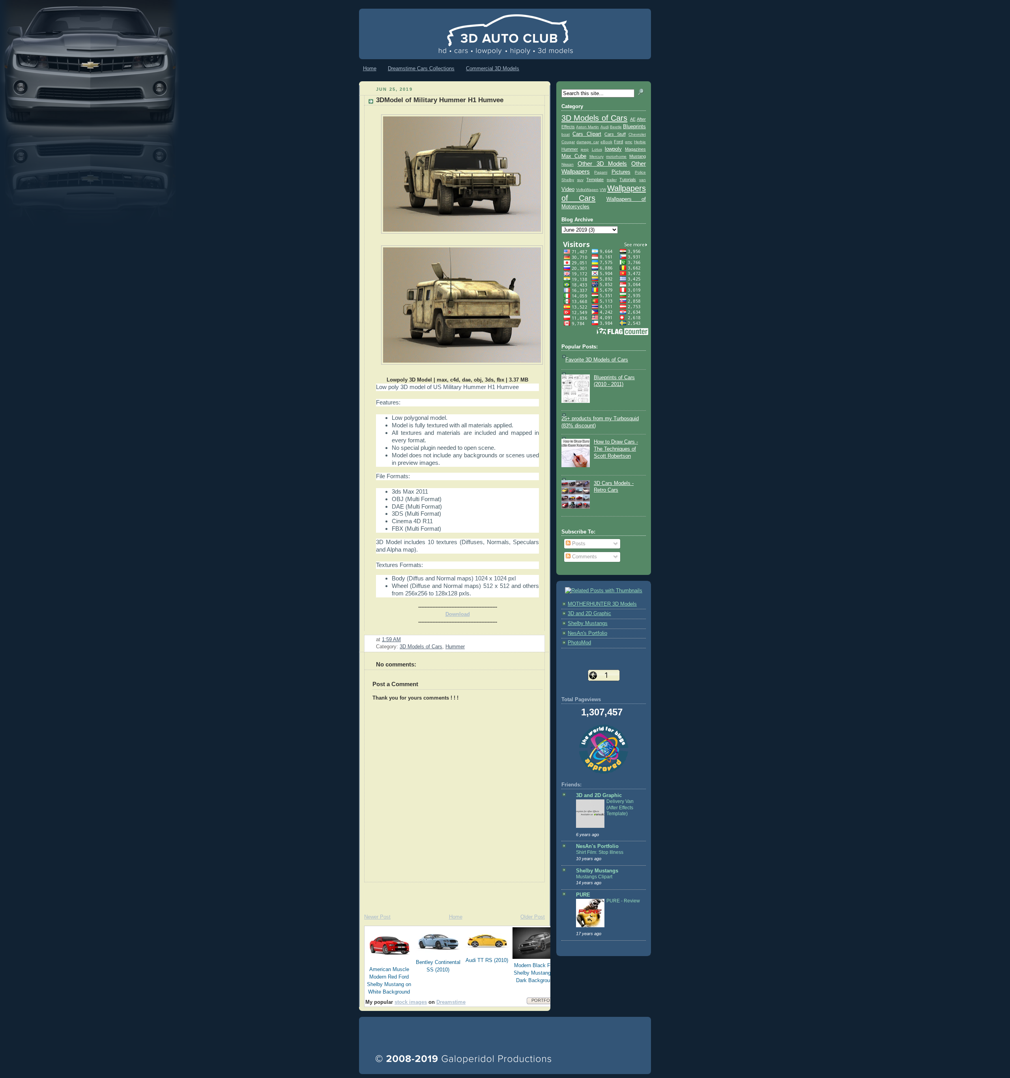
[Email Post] (403, 639)
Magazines (635, 149)
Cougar (568, 142)
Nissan (567, 164)
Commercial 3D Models (492, 68)
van (642, 180)
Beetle (616, 127)
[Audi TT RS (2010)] (487, 952)
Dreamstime (451, 1002)
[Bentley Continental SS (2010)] (438, 954)
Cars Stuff (614, 134)
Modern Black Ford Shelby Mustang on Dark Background (536, 973)
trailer (612, 180)
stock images (411, 1002)
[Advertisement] (451, 894)
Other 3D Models (602, 163)
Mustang (637, 156)
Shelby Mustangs (588, 623)
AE (633, 119)
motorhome (616, 156)
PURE (583, 895)
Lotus (597, 149)
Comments (583, 557)
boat (565, 134)
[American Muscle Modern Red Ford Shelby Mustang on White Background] (389, 961)
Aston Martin (587, 127)
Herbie (640, 142)
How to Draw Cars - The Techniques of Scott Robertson (616, 449)
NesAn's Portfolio (587, 633)
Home (369, 68)
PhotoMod (579, 643)
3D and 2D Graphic (589, 613)
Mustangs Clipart (594, 877)
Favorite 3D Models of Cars (596, 360)
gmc (628, 142)
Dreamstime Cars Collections (421, 68)
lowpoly (613, 149)
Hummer (455, 646)
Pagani (600, 172)
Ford (618, 141)
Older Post (532, 917)
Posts (577, 543)
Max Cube (573, 156)
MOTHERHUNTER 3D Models (602, 604)
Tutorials (627, 179)
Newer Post (377, 917)
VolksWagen (587, 189)
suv (580, 180)
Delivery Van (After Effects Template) (620, 807)
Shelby (567, 180)
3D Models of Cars (421, 646)
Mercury (596, 156)
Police (640, 172)
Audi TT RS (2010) (487, 960)
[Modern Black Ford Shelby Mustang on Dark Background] (536, 957)
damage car (587, 142)
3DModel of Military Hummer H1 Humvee (439, 100)
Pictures (621, 172)
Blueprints (634, 126)
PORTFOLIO (544, 1000)
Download (457, 614)
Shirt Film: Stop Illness (599, 852)
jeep (585, 149)
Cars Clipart (586, 134)
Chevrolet (637, 134)
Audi (604, 127)
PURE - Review (623, 901)
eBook (606, 142)
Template (595, 179)
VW (603, 189)
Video (567, 189)
